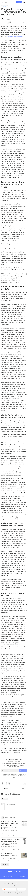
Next (23, 788)
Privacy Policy (14, 777)
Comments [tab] (4, 798)
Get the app (21, 889)
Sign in (25, 2)
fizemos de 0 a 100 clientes (14, 36)
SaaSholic (7, 17)
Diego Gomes (9, 832)
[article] (14, 829)
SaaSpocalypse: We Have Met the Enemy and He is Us (10, 840)
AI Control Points (6, 853)
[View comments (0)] (6, 22)
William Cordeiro (12, 858)
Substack (6, 893)
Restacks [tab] (11, 798)
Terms (18, 884)
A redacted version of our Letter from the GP (9, 828)
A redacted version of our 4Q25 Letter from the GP (9, 843)
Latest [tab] (6, 817)
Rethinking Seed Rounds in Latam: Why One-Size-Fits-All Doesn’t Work (10, 823)
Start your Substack (10, 889)
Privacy (14, 884)
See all (4, 864)
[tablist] (7, 798)
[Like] (2, 22)
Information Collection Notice (16, 775)
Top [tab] (3, 817)
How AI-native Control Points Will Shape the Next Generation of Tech (10, 856)
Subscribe (19, 2)
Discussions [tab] (12, 817)
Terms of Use (21, 774)
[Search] (25, 817)
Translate (4, 6)
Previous (6, 788)
